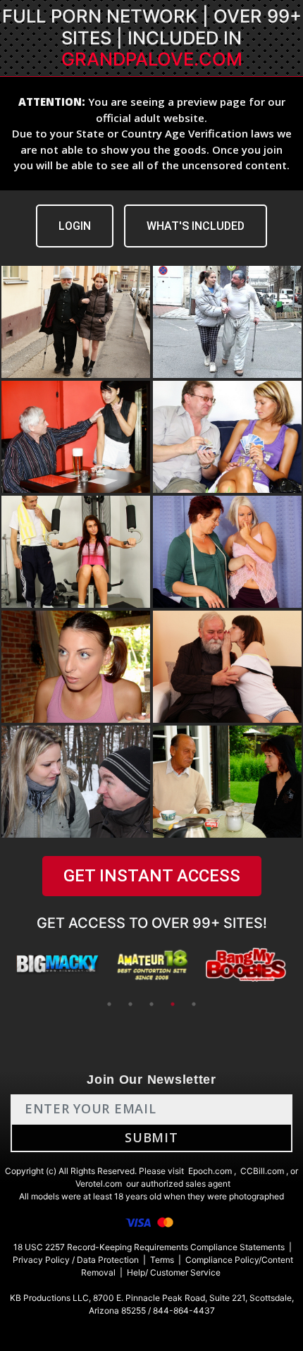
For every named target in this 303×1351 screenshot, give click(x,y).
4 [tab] (173, 1004)
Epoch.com (210, 1171)
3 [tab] (151, 1004)
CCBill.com (262, 1171)
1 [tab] (109, 1004)
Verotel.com (98, 1183)
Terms (162, 1259)
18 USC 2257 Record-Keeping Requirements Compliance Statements (149, 1247)
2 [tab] (130, 1004)
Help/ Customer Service (174, 1272)
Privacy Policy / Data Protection (76, 1259)
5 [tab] (194, 1004)
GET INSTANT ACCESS (151, 876)
